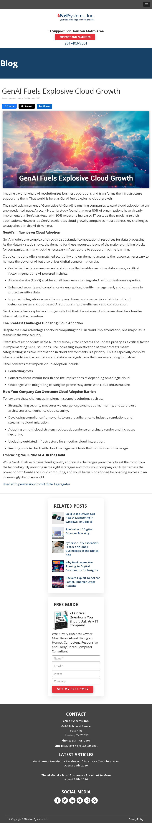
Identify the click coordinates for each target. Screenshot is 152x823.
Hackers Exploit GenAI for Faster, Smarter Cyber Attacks (83, 581)
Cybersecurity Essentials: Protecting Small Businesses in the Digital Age (82, 549)
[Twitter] (65, 800)
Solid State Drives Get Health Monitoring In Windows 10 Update (80, 517)
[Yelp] (94, 800)
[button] (146, 4)
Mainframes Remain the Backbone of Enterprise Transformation (76, 761)
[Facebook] (57, 800)
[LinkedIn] (72, 800)
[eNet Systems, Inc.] (76, 17)
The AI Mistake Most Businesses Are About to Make (76, 775)
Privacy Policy (136, 819)
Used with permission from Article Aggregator (36, 484)
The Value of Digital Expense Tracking (79, 531)
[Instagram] (87, 800)
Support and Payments (75, 37)
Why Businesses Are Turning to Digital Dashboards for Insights (82, 566)
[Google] (79, 800)
